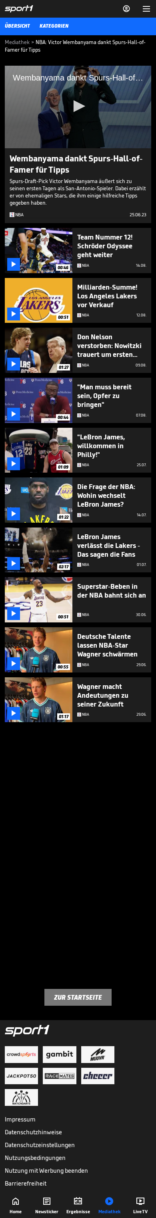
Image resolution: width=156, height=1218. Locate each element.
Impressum (20, 1119)
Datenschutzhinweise (33, 1132)
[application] (78, 107)
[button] (78, 106)
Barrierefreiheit (25, 1183)
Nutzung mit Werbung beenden (46, 1170)
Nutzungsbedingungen (35, 1158)
